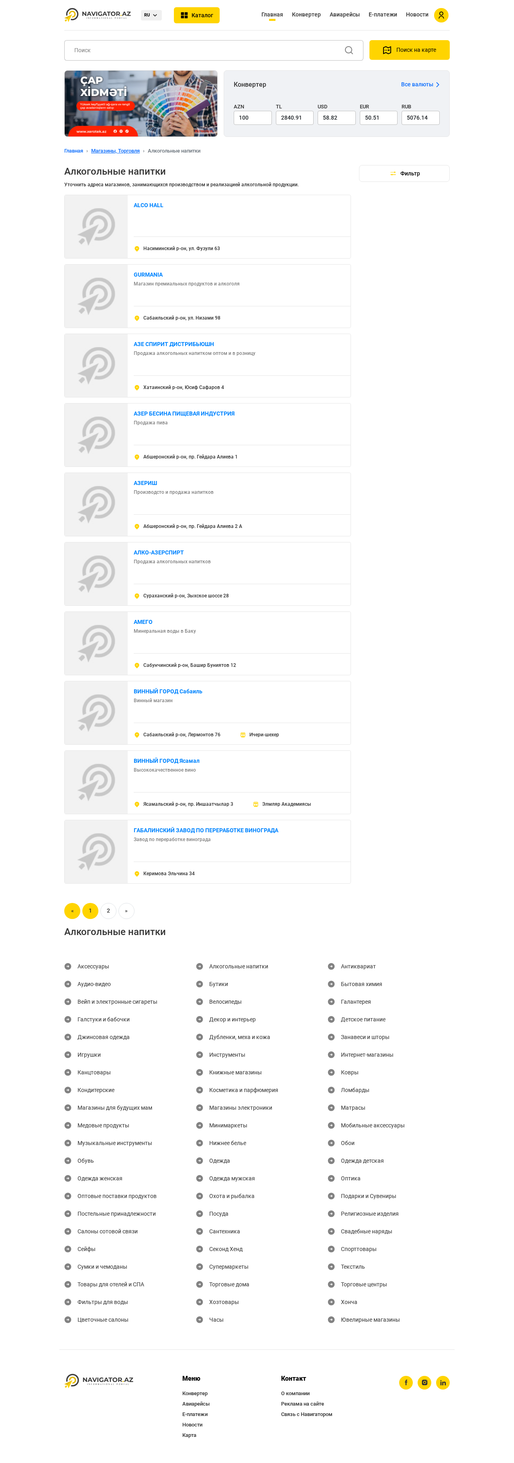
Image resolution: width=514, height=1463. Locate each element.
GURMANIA (148, 274)
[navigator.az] (98, 1381)
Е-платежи (383, 14)
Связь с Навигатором (306, 1414)
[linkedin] (443, 1383)
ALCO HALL (148, 205)
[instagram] (424, 1383)
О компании (295, 1393)
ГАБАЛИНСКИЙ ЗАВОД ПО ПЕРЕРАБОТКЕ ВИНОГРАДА (206, 830)
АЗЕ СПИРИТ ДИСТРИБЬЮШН (174, 344)
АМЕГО (143, 622)
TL (279, 107)
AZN (239, 107)
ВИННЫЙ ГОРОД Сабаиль (168, 691)
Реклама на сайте (302, 1404)
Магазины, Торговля (115, 151)
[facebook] (406, 1383)
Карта (189, 1435)
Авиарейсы (345, 14)
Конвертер (306, 14)
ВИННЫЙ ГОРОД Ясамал (167, 761)
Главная (272, 14)
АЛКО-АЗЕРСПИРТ (159, 552)
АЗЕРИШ (145, 483)
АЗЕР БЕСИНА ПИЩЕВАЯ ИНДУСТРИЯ (184, 413)
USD (323, 107)
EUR (364, 107)
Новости (417, 14)
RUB (406, 107)
